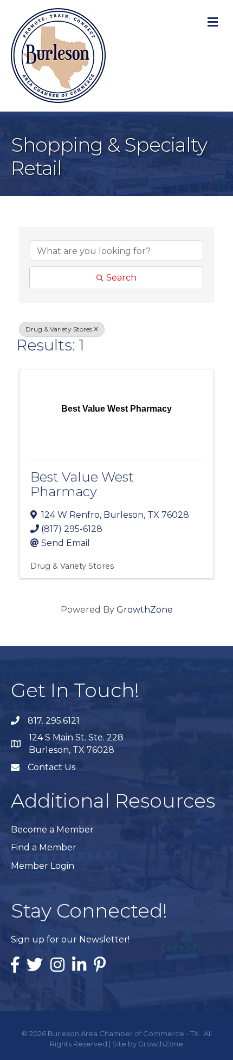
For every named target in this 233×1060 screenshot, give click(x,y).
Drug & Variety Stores (58, 329)
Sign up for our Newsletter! (70, 939)
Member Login (42, 866)
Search (121, 277)
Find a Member (43, 847)
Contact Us (51, 767)
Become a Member (52, 829)
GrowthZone (144, 609)
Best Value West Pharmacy (82, 484)
